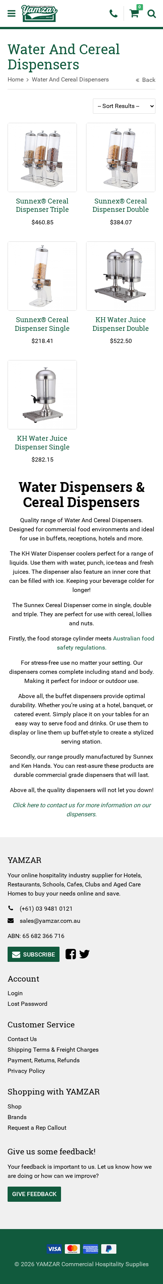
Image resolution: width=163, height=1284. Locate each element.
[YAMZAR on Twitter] (86, 954)
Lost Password (27, 1003)
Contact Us (22, 1039)
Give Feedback (34, 1194)
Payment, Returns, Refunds (44, 1060)
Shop (15, 1106)
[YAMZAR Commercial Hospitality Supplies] (39, 13)
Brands (17, 1117)
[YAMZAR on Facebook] (72, 954)
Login (15, 993)
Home (16, 79)
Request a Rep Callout (37, 1127)
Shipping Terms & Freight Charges (53, 1049)
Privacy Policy (26, 1070)
